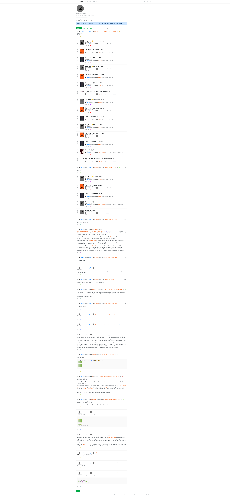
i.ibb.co (86, 92)
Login (147, 1)
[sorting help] (105, 28)
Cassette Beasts (92, 240)
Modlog (131, 494)
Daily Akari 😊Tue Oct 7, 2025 (110, 462)
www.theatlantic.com (89, 50)
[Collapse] (78, 32)
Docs (141, 494)
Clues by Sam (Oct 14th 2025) (108, 354)
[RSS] (107, 28)
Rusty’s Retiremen (87, 444)
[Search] (145, 1)
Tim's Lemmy (80, 1)
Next (78, 491)
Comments (85, 28)
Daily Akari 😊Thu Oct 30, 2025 (110, 219)
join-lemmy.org (149, 494)
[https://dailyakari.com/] (82, 42)
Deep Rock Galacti (112, 437)
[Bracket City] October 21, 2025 (110, 303)
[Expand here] (82, 93)
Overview (79, 28)
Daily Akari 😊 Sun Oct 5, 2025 (108, 472)
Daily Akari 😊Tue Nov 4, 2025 (110, 31)
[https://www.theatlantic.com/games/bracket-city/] (82, 51)
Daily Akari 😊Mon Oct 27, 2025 (110, 279)
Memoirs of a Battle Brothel (92, 245)
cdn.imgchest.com (88, 203)
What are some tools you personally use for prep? (109, 376)
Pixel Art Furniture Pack (88, 388)
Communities (88, 1)
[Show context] (118, 32)
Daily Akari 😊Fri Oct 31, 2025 (110, 167)
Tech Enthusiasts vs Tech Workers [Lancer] (111, 399)
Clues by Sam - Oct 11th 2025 (108, 411)
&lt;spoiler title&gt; (82, 260)
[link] (119, 32)
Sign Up (151, 1)
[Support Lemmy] (99, 1)
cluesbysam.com (88, 59)
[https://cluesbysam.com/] (82, 59)
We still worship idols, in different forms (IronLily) (113, 452)
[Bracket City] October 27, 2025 (110, 257)
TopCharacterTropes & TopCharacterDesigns (113, 289)
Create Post (95, 1)
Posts (90, 28)
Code (144, 494)
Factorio (112, 236)
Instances (136, 494)
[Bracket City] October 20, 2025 (110, 314)
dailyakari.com (88, 42)
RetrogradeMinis (107, 387)
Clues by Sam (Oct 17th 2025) (110, 324)
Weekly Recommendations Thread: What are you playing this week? (90, 231)
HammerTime (104, 381)
